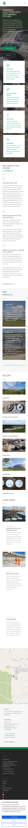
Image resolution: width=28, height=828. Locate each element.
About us (5, 781)
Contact (4, 783)
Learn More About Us (8, 284)
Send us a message (8, 741)
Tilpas (14, 821)
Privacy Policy (6, 790)
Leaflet (15, 703)
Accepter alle (14, 817)
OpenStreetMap (20, 703)
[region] (14, 814)
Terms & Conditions (7, 788)
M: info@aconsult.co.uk (8, 769)
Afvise (14, 824)
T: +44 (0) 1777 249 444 (8, 771)
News (6, 508)
